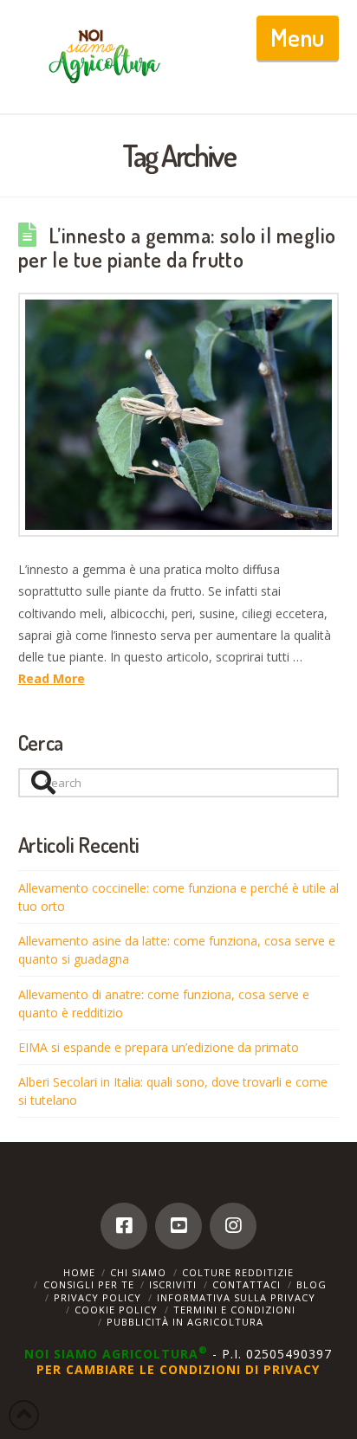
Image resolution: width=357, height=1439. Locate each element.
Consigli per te (88, 1284)
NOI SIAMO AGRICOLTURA (116, 1353)
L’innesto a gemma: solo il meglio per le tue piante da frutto (177, 248)
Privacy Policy (97, 1297)
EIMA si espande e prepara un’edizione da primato (158, 1047)
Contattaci (246, 1284)
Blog (311, 1284)
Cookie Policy (116, 1309)
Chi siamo (138, 1272)
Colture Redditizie (238, 1272)
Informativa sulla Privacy (236, 1297)
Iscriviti (173, 1284)
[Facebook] (124, 1226)
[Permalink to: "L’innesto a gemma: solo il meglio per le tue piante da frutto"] (179, 415)
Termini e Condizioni (234, 1309)
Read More (51, 678)
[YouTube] (178, 1226)
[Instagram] (233, 1226)
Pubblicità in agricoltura (185, 1321)
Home (79, 1272)
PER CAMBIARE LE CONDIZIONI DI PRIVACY (178, 1369)
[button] (297, 38)
